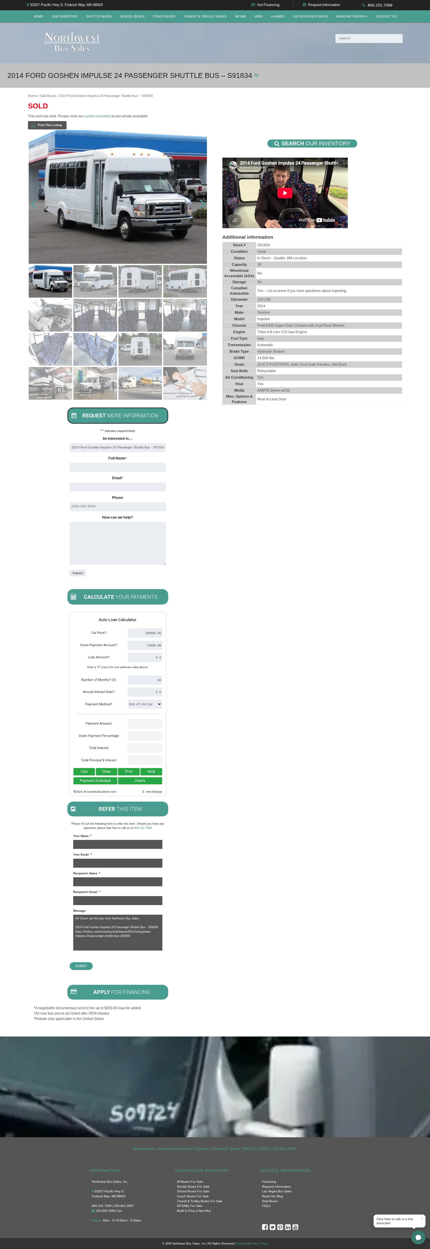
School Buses (132, 16)
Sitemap (241, 1243)
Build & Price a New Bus (194, 1211)
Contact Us (386, 16)
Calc (84, 771)
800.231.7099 (380, 5)
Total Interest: (99, 748)
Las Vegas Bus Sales (310, 16)
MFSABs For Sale (189, 1206)
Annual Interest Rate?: (99, 692)
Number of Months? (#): (99, 680)
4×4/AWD (277, 16)
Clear (106, 771)
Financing (269, 1181)
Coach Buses (164, 16)
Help (151, 771)
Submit (78, 573)
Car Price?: (99, 633)
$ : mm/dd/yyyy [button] (152, 791)
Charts (140, 781)
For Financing (121, 992)
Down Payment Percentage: (99, 736)
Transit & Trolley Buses (205, 16)
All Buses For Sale (190, 1181)
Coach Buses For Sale (193, 1196)
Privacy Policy (258, 1243)
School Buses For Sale (193, 1191)
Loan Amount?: (99, 657)
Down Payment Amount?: (99, 645)
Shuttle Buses (99, 16)
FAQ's (266, 1206)
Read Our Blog (272, 1196)
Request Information (324, 5)
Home (38, 16)
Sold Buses (48, 96)
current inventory (97, 116)
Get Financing (268, 5)
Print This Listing (50, 125)
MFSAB (240, 16)
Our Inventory (65, 16)
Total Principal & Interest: (99, 760)
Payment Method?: (99, 704)
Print (129, 771)
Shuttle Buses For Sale (193, 1186)
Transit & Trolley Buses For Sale (199, 1201)
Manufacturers (350, 16)
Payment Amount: (99, 723)
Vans (258, 16)
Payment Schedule (95, 781)
